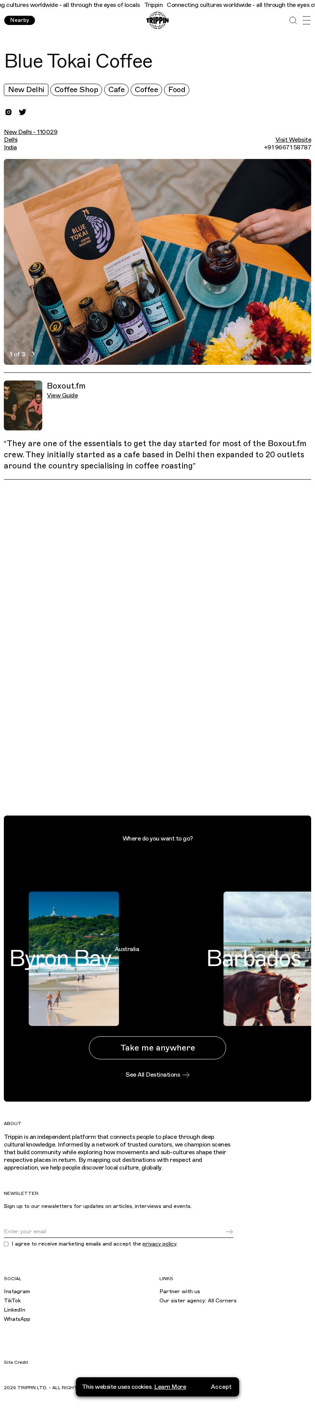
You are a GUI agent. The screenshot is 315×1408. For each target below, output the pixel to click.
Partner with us (179, 1291)
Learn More (170, 1387)
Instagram (17, 1291)
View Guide (62, 395)
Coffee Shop (76, 89)
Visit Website (293, 140)
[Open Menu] (306, 20)
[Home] (157, 20)
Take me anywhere (157, 1047)
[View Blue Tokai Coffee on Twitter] (23, 112)
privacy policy (159, 1244)
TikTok (12, 1300)
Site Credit (16, 1362)
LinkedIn (14, 1310)
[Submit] (229, 1232)
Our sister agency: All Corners (198, 1300)
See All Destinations (153, 1075)
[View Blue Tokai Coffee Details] (161, 649)
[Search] (293, 20)
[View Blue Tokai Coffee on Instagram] (8, 112)
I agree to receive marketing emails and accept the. (94, 1244)
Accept (221, 1387)
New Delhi (26, 89)
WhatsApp (17, 1319)
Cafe (116, 89)
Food (176, 89)
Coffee (146, 89)
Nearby (19, 20)
